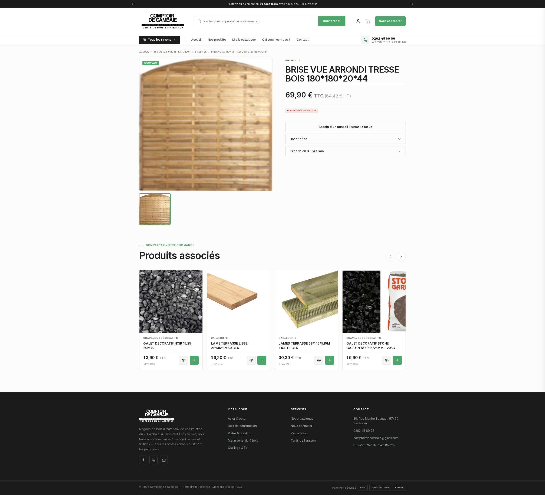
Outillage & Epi (238, 447)
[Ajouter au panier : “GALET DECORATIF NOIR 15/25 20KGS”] (194, 360)
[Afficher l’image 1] (155, 209)
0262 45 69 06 (363, 430)
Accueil (196, 39)
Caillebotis (220, 338)
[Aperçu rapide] (183, 360)
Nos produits (217, 39)
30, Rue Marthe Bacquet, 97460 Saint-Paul (376, 421)
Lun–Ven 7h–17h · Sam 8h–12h (374, 445)
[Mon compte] (358, 21)
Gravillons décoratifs (160, 338)
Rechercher (332, 21)
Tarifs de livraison (303, 440)
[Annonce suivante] (412, 4)
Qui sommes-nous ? (276, 39)
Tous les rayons (159, 39)
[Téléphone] (153, 460)
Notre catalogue (302, 418)
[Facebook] (143, 460)
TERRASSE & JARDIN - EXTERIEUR (172, 51)
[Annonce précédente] (132, 4)
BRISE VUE (201, 51)
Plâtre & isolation (239, 433)
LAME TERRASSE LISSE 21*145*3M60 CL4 (229, 345)
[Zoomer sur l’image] (205, 124)
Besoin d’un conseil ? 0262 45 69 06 (345, 127)
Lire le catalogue (244, 39)
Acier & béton (237, 418)
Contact (303, 39)
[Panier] (368, 21)
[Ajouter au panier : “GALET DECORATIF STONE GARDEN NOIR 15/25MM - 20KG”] (397, 360)
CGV (240, 486)
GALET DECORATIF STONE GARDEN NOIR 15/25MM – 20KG (370, 345)
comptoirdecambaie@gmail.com (375, 438)
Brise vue (293, 60)
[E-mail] (164, 460)
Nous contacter (390, 21)
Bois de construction (242, 426)
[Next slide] (401, 256)
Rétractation (299, 433)
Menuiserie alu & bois (243, 440)
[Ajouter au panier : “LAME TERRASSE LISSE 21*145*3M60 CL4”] (261, 360)
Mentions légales (223, 486)
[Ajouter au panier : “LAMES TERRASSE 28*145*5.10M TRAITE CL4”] (329, 360)
